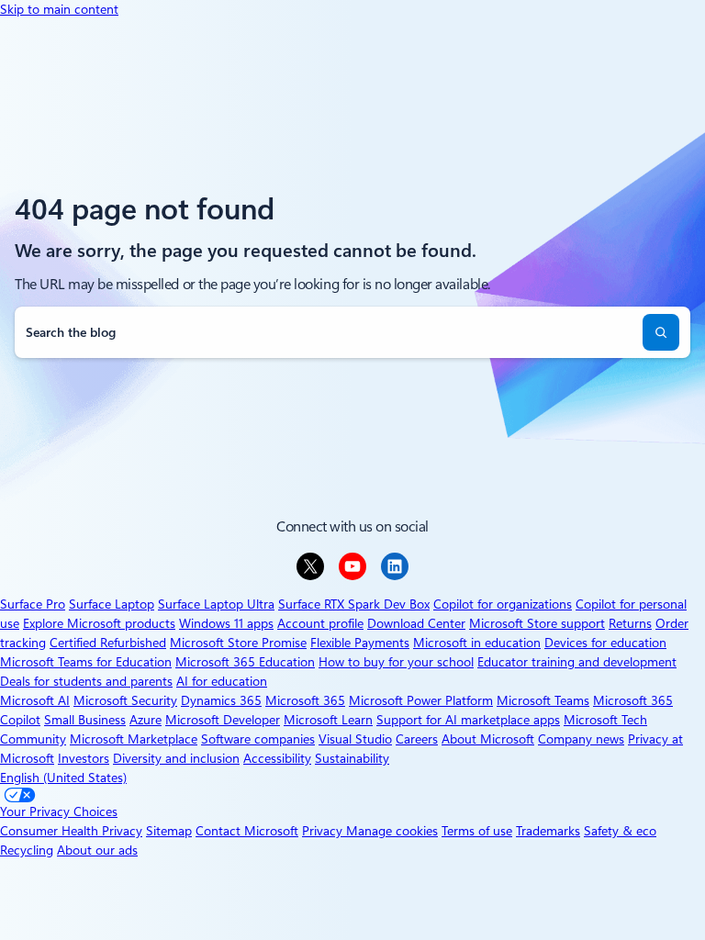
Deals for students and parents (86, 681)
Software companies (258, 739)
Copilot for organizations (502, 604)
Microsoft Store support (537, 623)
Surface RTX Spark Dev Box (354, 604)
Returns (630, 623)
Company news (581, 739)
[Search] (661, 332)
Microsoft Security (125, 700)
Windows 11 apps (226, 623)
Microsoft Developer (222, 719)
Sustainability (352, 758)
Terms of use (477, 830)
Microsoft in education (477, 642)
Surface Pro (32, 604)
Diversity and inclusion (176, 758)
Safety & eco (620, 830)
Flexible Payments (359, 642)
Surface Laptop (111, 604)
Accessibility (277, 758)
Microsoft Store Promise (238, 642)
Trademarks (548, 830)
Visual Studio (355, 739)
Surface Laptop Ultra (216, 604)
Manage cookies (392, 830)
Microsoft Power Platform (421, 700)
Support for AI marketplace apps (468, 719)
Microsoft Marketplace (133, 739)
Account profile (320, 623)
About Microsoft (488, 739)
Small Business (85, 719)
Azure (145, 719)
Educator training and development (577, 662)
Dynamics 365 (221, 700)
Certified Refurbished (108, 642)
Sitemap (169, 830)
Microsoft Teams (543, 700)
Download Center (416, 623)
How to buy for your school (396, 662)
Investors (83, 758)
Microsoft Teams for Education (86, 662)
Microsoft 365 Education (245, 662)
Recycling (26, 850)
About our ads (97, 850)
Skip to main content (59, 9)
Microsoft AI (35, 700)
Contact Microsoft (247, 830)
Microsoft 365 (305, 700)
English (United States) (63, 777)
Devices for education (605, 642)
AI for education (221, 681)
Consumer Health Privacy (71, 830)
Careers (417, 739)
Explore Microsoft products (99, 623)
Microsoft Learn (328, 719)
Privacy (324, 830)
